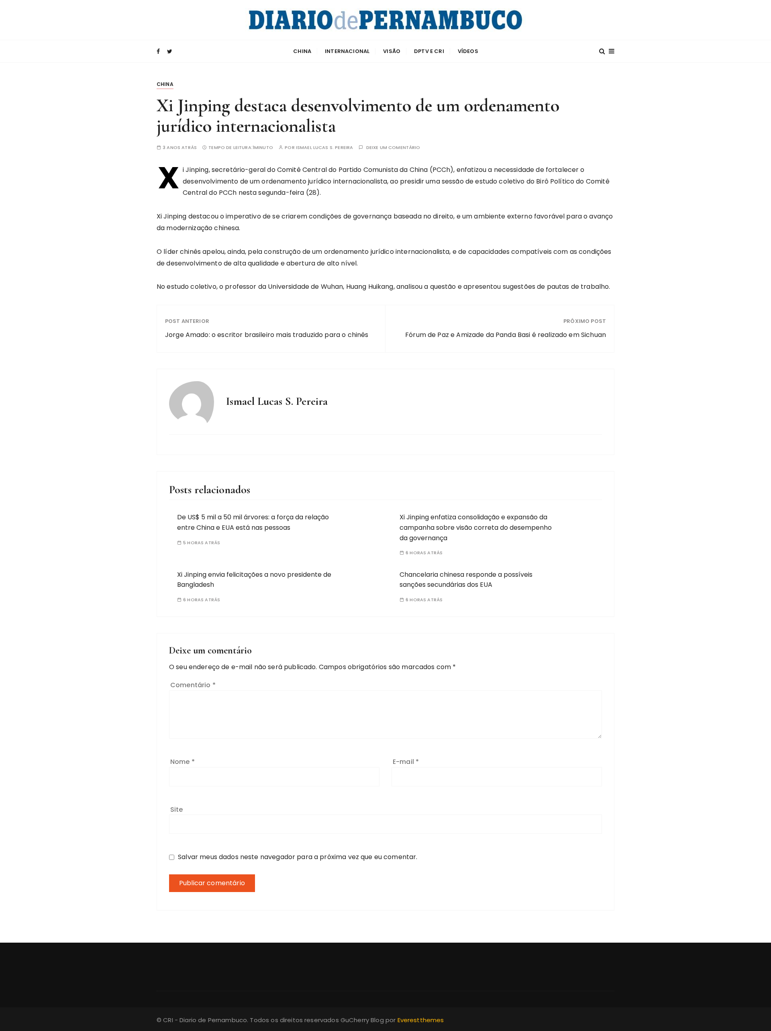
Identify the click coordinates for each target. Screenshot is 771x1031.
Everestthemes (421, 1020)
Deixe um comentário (393, 147)
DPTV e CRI (429, 51)
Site (176, 809)
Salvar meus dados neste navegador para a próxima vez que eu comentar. (297, 857)
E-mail (406, 761)
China (302, 51)
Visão (391, 51)
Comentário (193, 685)
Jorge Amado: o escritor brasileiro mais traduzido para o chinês (266, 334)
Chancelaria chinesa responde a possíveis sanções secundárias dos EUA (466, 580)
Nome (182, 761)
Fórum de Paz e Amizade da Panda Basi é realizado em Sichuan (505, 334)
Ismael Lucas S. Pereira (324, 147)
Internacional (347, 51)
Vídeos (468, 51)
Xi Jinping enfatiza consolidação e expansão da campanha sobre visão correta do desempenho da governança (476, 527)
